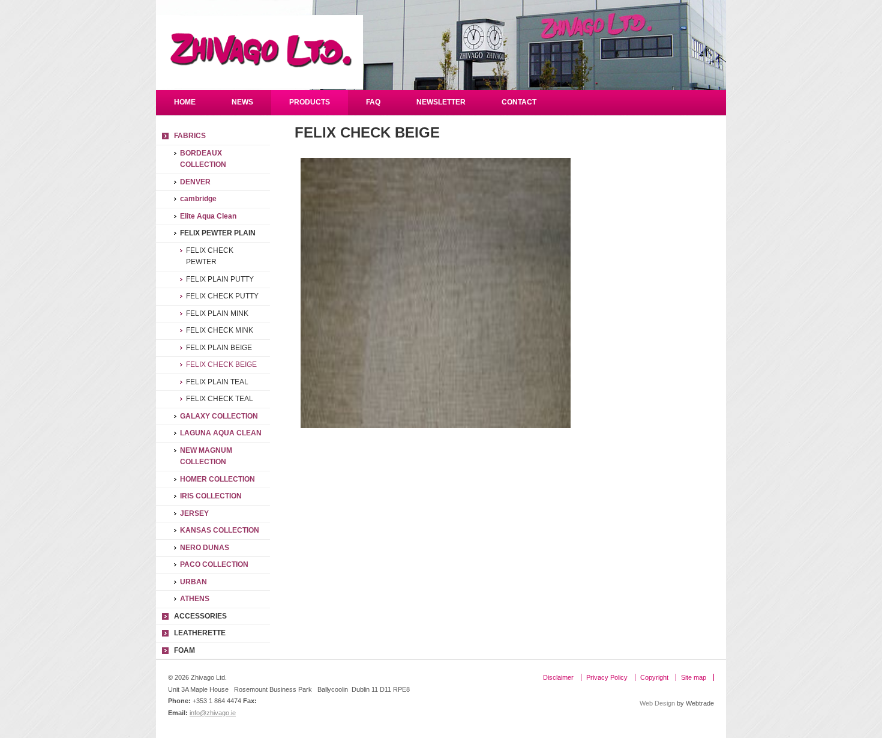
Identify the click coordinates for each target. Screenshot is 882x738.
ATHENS (194, 598)
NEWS (242, 102)
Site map (693, 677)
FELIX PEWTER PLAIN (218, 233)
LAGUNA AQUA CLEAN (221, 433)
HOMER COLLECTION (217, 479)
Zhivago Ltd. (259, 52)
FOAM (184, 650)
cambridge (198, 199)
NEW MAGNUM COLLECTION (206, 456)
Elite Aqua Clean (208, 216)
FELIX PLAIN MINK (217, 313)
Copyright (654, 677)
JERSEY (194, 513)
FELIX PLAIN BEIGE (219, 347)
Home (185, 102)
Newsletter (441, 102)
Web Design (657, 703)
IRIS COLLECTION (211, 496)
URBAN (193, 582)
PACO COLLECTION (214, 564)
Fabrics (190, 136)
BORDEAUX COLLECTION (203, 159)
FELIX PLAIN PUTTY (220, 279)
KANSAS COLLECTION (219, 530)
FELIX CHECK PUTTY (222, 296)
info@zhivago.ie (213, 712)
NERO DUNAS (204, 547)
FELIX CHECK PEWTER (209, 256)
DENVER (195, 182)
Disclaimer (558, 677)
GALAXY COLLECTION (219, 416)
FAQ (373, 102)
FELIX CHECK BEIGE (221, 364)
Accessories (200, 616)
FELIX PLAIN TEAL (217, 382)
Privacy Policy (607, 677)
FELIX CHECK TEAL (219, 399)
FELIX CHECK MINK (219, 330)
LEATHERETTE (200, 633)
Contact (519, 102)
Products (309, 102)
